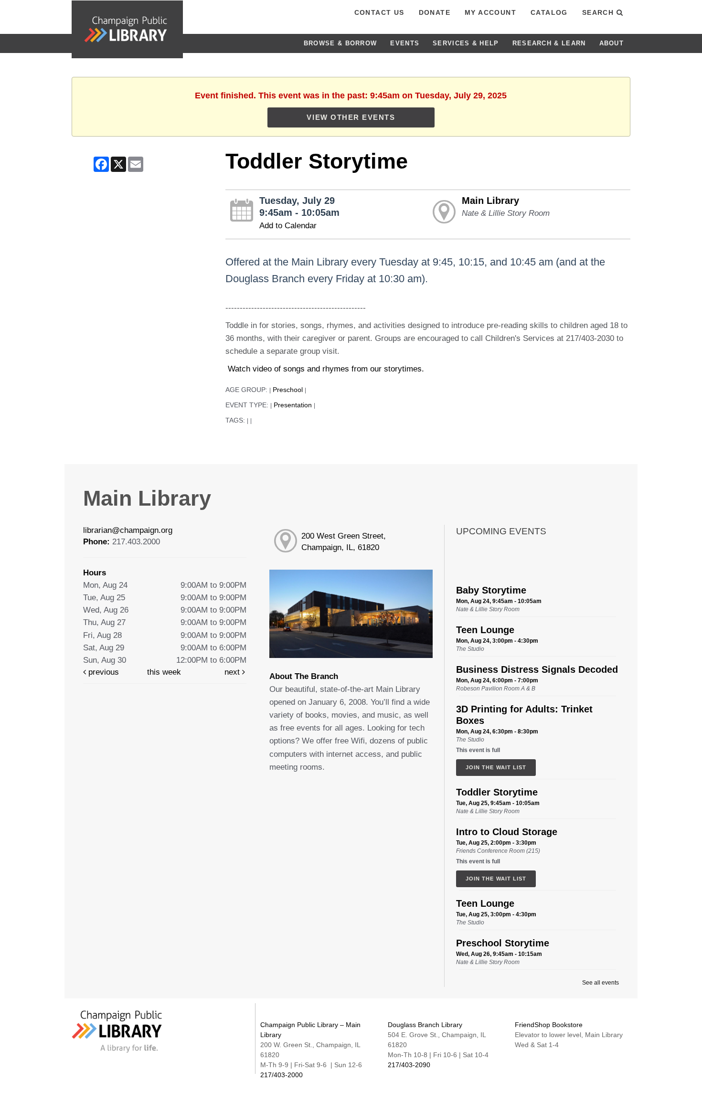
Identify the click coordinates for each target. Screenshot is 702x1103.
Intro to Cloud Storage (506, 832)
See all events (600, 982)
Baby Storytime (491, 590)
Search (599, 12)
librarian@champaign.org (127, 530)
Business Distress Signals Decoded (537, 669)
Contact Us (379, 12)
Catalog (549, 12)
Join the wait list (496, 767)
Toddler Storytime (497, 792)
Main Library (490, 200)
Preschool (288, 389)
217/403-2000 (281, 1075)
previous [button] (102, 672)
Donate (434, 12)
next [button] (233, 672)
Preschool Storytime (502, 943)
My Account (490, 12)
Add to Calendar (288, 225)
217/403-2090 (409, 1065)
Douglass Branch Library (425, 1025)
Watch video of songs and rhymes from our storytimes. (324, 368)
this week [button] (164, 672)
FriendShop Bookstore (549, 1025)
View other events (351, 117)
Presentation (293, 405)
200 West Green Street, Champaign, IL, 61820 (343, 541)
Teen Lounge (485, 630)
